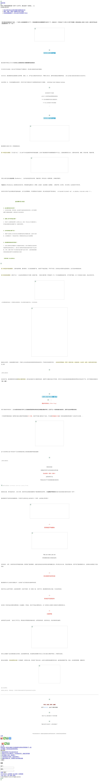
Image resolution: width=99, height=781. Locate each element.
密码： (2, 769)
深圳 (11, 775)
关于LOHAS (4, 774)
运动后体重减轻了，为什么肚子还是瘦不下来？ (15, 13)
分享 (2, 735)
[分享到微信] (4, 738)
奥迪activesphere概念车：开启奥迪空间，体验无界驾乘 (16, 753)
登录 (5, 772)
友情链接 (21, 774)
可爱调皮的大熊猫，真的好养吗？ (10, 756)
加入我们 (15, 774)
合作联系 (10, 774)
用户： (2, 766)
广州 (8, 775)
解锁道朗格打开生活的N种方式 (10, 752)
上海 (2, 775)
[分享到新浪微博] (2, 738)
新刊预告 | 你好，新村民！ (9, 755)
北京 (5, 775)
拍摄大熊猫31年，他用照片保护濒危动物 (12, 758)
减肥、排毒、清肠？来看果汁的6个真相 (13, 11)
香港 (14, 775)
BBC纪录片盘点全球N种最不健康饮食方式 (14, 10)
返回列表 (3, 2)
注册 (2, 772)
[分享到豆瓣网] (7, 738)
